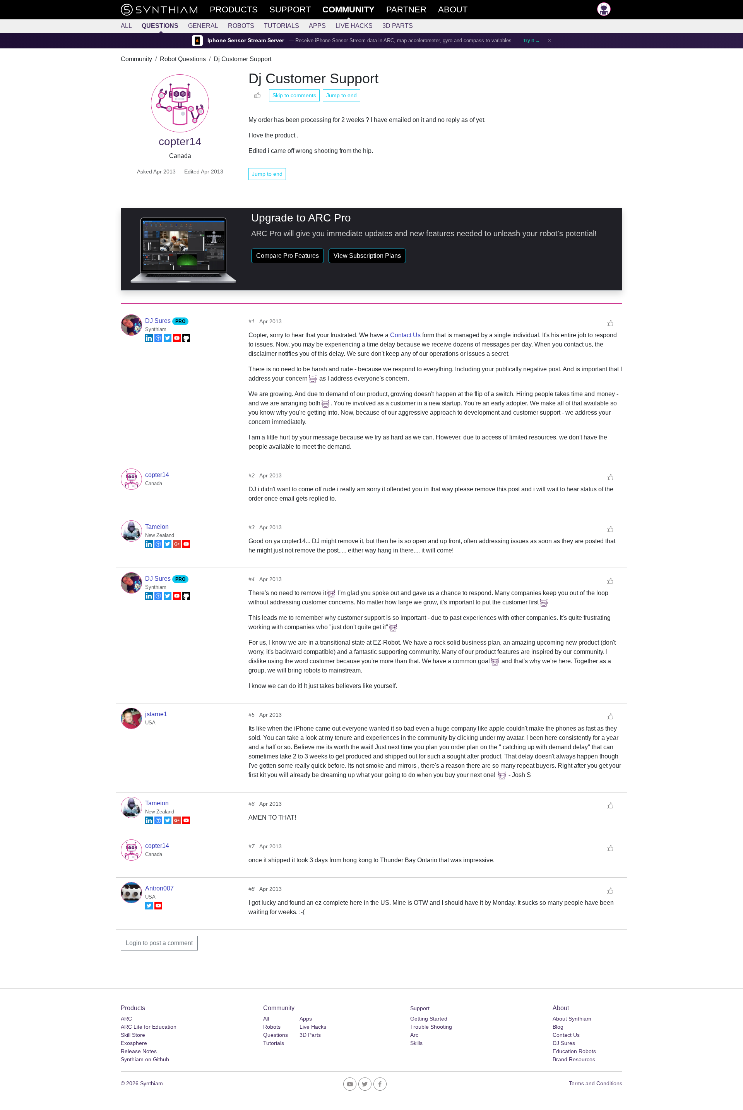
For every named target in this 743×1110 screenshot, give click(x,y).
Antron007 (159, 888)
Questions (160, 25)
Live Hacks (354, 25)
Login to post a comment (159, 943)
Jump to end (341, 95)
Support (420, 1008)
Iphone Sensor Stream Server (245, 40)
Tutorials (281, 25)
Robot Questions (183, 59)
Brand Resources (574, 1059)
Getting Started (428, 1019)
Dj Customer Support (242, 59)
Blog (558, 1027)
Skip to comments (294, 95)
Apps (317, 25)
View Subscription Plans (367, 255)
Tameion (157, 526)
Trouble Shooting (431, 1027)
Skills (416, 1043)
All (126, 25)
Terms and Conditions (595, 1083)
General (203, 25)
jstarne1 (156, 714)
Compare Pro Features (287, 255)
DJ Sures (158, 320)
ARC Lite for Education (148, 1027)
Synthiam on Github (145, 1059)
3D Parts (397, 25)
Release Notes (139, 1051)
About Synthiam (572, 1019)
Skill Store (133, 1035)
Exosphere (134, 1043)
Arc (414, 1035)
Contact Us (405, 335)
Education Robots (574, 1051)
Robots (241, 25)
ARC (126, 1019)
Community (136, 59)
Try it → (531, 40)
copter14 (157, 475)
